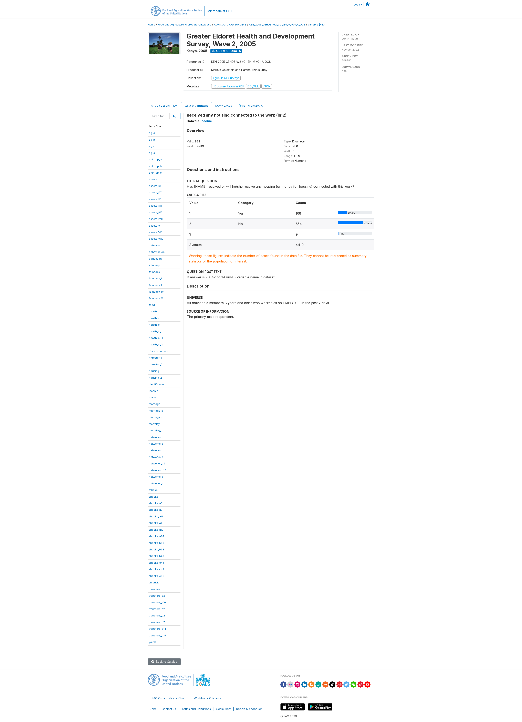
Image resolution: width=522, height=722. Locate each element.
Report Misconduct (249, 709)
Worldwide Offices (206, 698)
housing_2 (155, 377)
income (153, 390)
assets (153, 179)
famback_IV (156, 291)
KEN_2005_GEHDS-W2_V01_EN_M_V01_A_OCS (277, 24)
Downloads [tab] (223, 105)
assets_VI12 (156, 238)
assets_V (154, 225)
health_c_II (155, 331)
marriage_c (156, 417)
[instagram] (297, 684)
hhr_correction (158, 351)
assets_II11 (155, 205)
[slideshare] (318, 684)
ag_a (152, 132)
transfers (154, 589)
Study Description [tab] (164, 105)
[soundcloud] (325, 684)
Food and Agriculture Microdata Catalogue (184, 24)
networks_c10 (157, 470)
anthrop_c (155, 172)
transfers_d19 (157, 635)
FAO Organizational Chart (169, 698)
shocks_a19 (156, 529)
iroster (153, 397)
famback (154, 271)
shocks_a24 (156, 536)
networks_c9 (157, 463)
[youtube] (367, 684)
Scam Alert (223, 709)
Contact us (169, 709)
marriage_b (156, 410)
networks (155, 437)
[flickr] (290, 684)
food (152, 304)
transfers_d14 (157, 628)
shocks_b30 (156, 543)
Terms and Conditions (196, 709)
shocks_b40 (156, 556)
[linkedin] (304, 684)
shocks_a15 (156, 523)
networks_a (156, 443)
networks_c (156, 457)
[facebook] (283, 684)
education (155, 258)
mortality (154, 423)
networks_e (156, 483)
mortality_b (155, 430)
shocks (153, 496)
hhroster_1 (155, 357)
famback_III (156, 285)
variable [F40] (316, 24)
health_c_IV (156, 344)
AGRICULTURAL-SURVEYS (230, 24)
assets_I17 (155, 192)
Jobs (153, 709)
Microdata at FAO (219, 11)
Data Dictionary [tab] (196, 105)
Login (357, 4)
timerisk (154, 582)
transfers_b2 (157, 609)
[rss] (311, 684)
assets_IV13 (156, 218)
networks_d (156, 476)
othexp (153, 490)
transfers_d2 (157, 615)
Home (151, 24)
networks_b (156, 450)
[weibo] (360, 684)
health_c (154, 318)
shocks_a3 (156, 503)
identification (157, 384)
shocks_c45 (156, 562)
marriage (154, 404)
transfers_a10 (157, 602)
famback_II (156, 278)
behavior (154, 245)
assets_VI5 (155, 232)
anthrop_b (155, 166)
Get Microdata (228, 51)
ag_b (152, 139)
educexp (154, 265)
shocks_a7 (156, 509)
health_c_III (156, 338)
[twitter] (346, 684)
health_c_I (155, 324)
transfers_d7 (157, 622)
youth (152, 642)
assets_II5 (155, 199)
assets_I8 (155, 185)
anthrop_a (155, 159)
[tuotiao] (339, 684)
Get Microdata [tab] (252, 105)
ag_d (152, 152)
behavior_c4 (157, 252)
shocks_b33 (156, 549)
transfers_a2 (157, 595)
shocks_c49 (156, 569)
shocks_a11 (156, 516)
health (153, 311)
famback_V (156, 298)
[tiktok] (332, 684)
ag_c (152, 146)
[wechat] (354, 684)
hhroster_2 (156, 364)
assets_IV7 (156, 212)
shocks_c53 (156, 576)
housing (154, 371)
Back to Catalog (166, 661)
